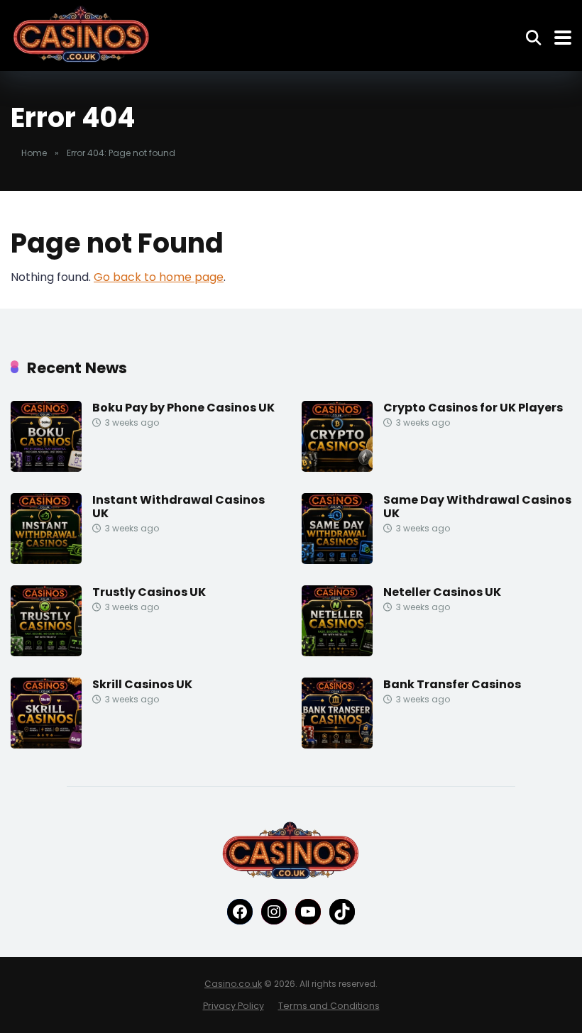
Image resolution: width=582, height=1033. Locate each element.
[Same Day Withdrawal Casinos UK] (337, 560)
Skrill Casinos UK (142, 684)
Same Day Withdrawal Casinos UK (477, 506)
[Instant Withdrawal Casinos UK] (46, 560)
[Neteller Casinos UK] (337, 652)
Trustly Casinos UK (149, 592)
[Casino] (82, 35)
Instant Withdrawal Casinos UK (178, 506)
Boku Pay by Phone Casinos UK (183, 407)
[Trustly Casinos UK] (46, 652)
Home (34, 153)
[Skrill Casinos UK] (46, 744)
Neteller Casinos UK (442, 592)
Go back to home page (159, 277)
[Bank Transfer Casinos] (337, 744)
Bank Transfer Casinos (452, 684)
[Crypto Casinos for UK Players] (337, 468)
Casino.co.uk (233, 984)
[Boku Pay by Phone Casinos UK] (46, 468)
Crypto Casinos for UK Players (473, 407)
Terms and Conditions (329, 1006)
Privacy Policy (233, 1006)
